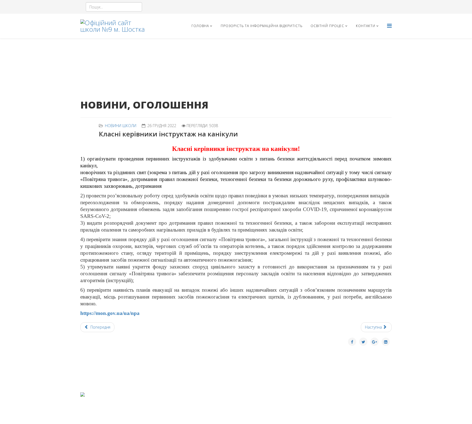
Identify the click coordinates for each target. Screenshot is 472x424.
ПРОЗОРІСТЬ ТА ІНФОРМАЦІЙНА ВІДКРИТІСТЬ (261, 26)
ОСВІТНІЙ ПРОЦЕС (327, 26)
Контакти (365, 26)
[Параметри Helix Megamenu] (389, 25)
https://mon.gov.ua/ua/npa (110, 313)
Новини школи (120, 125)
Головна (200, 26)
